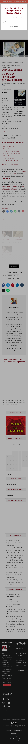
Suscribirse (19, 22)
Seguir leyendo (14, 26)
